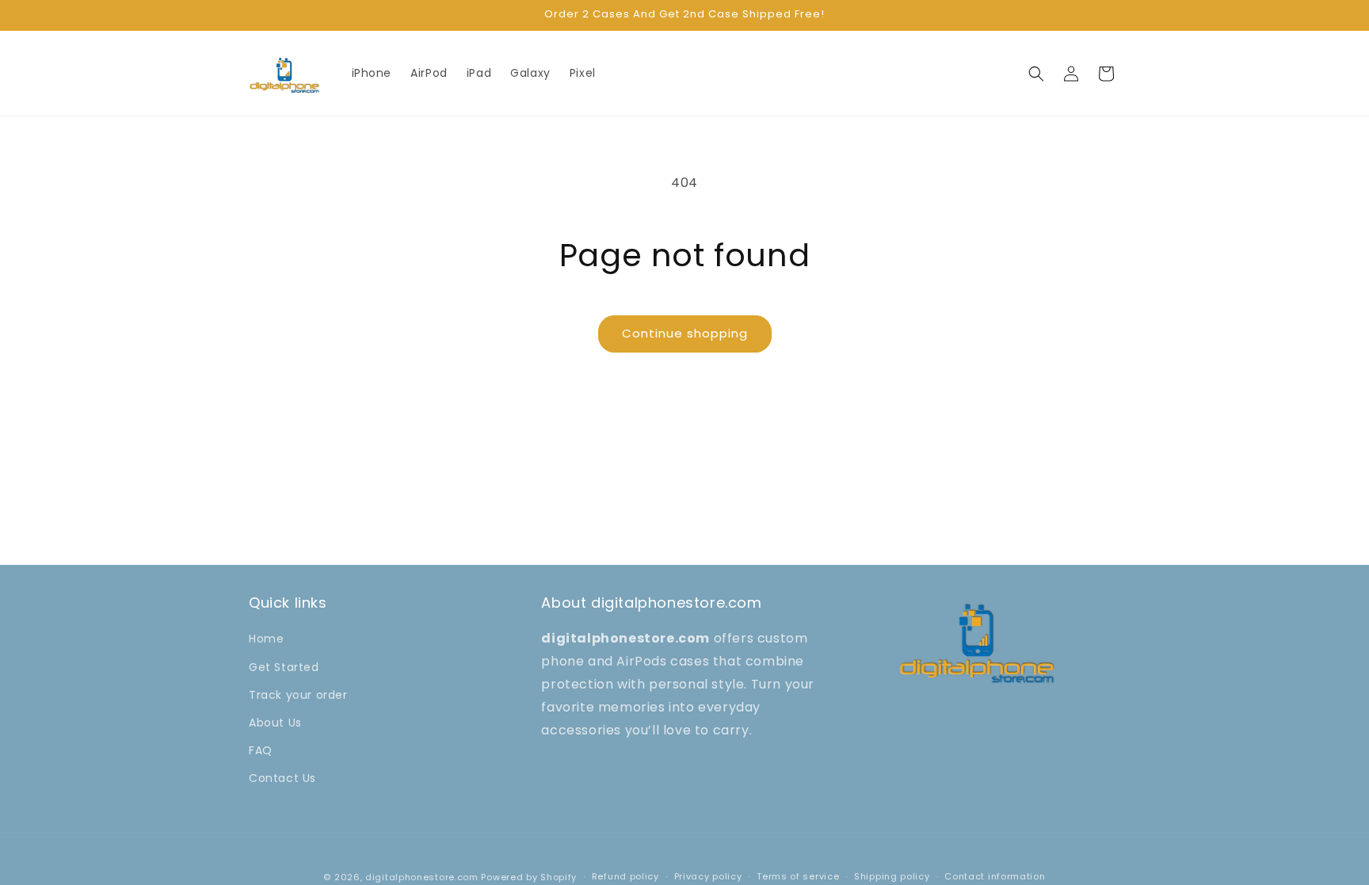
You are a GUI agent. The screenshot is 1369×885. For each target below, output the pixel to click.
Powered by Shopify (529, 877)
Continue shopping (685, 333)
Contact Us (282, 778)
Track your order (298, 695)
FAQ (261, 750)
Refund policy (625, 876)
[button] (1036, 73)
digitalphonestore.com (422, 877)
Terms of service (798, 876)
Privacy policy (708, 876)
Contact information (994, 876)
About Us (275, 723)
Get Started (284, 667)
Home (266, 639)
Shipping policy (892, 876)
